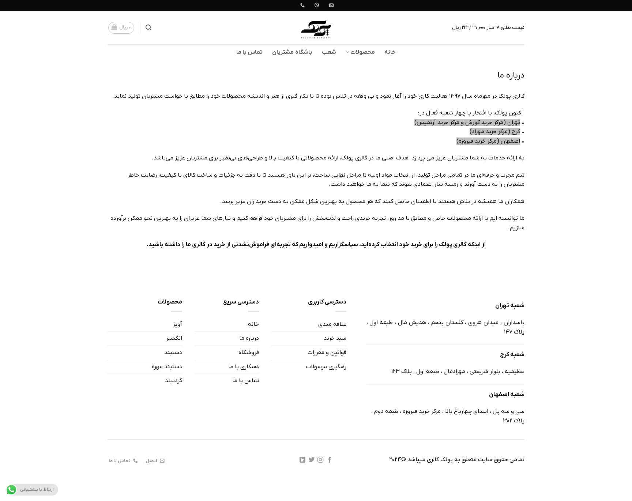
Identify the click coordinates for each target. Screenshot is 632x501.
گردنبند (173, 380)
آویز (177, 324)
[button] (148, 27)
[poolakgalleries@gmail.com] (330, 5)
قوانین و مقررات (327, 352)
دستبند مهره (167, 366)
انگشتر (174, 338)
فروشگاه (248, 352)
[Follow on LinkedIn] (302, 460)
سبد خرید (335, 338)
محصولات (362, 52)
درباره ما (249, 338)
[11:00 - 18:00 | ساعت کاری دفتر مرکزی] (316, 5)
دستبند (173, 352)
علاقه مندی (332, 324)
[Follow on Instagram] (320, 460)
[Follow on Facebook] (329, 460)
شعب (329, 52)
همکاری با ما (243, 366)
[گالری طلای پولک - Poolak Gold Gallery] (316, 27)
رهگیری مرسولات (326, 366)
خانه (390, 52)
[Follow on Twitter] (312, 460)
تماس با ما (249, 52)
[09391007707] (301, 5)
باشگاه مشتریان (292, 52)
